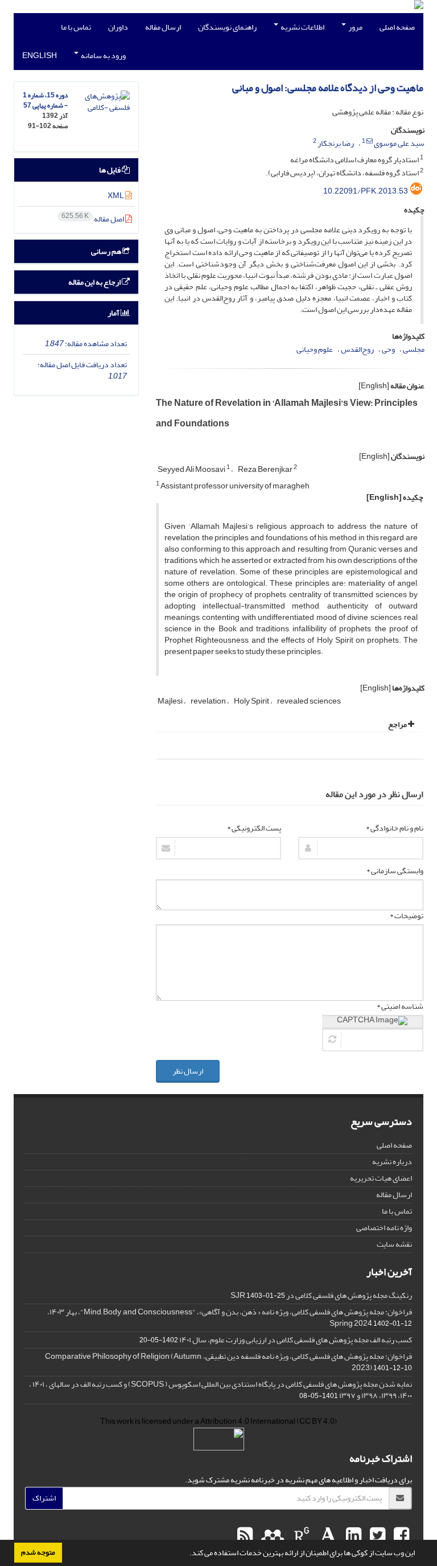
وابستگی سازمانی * (394, 871)
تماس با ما (76, 27)
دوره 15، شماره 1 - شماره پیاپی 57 (45, 100)
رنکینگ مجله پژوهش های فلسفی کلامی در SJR (321, 1295)
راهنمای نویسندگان (227, 27)
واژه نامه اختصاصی (384, 1227)
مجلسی (413, 349)
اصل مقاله (93, 219)
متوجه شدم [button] (38, 1552)
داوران (118, 27)
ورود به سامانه (103, 55)
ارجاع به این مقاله (95, 282)
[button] (186, 1554)
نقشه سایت (394, 1244)
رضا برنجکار (336, 143)
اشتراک (44, 1498)
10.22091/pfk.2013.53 (365, 191)
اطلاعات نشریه (301, 27)
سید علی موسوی (399, 143)
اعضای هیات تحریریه (381, 1178)
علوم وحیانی (314, 349)
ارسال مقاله (163, 27)
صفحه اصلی (397, 27)
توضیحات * (406, 916)
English (39, 55)
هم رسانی (106, 251)
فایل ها (110, 170)
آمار (114, 312)
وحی (388, 349)
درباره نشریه (392, 1161)
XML (116, 195)
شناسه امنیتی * (400, 1006)
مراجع (398, 724)
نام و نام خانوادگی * (394, 828)
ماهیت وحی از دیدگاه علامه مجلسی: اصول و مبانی (327, 88)
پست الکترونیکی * (254, 828)
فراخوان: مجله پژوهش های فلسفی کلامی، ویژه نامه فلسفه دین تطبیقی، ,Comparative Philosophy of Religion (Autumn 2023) (228, 1362)
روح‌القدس (357, 349)
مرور (354, 27)
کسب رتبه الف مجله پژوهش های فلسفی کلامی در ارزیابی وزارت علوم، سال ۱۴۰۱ (295, 1339)
